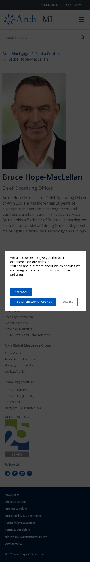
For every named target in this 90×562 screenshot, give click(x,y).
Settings (68, 302)
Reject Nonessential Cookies (33, 302)
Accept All (21, 292)
